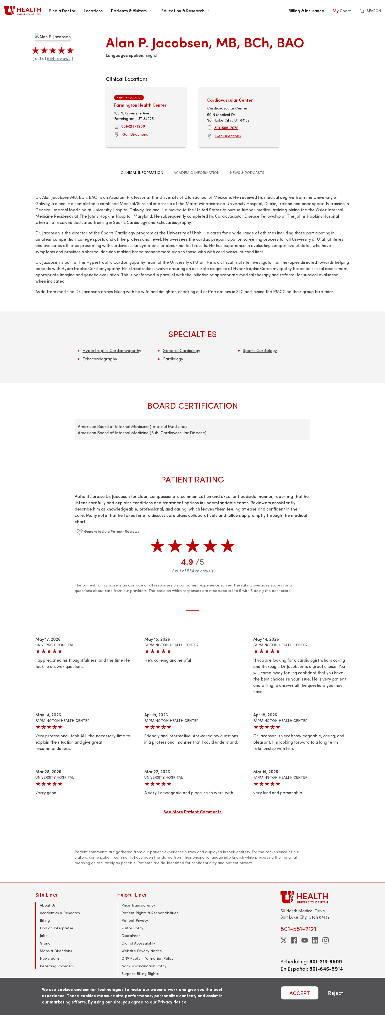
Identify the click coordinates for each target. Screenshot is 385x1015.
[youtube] (304, 940)
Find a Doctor (62, 10)
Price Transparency (138, 905)
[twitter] (283, 940)
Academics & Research (60, 912)
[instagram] (325, 940)
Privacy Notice (172, 1002)
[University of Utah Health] (22, 10)
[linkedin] (315, 940)
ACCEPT (299, 992)
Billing (45, 920)
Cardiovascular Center (230, 100)
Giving (45, 943)
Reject (335, 992)
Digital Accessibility (138, 943)
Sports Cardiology (260, 350)
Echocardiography (99, 358)
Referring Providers (57, 965)
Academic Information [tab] (196, 172)
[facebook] (294, 940)
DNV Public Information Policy (147, 958)
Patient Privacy (135, 920)
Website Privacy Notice (142, 950)
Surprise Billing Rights (140, 973)
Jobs (43, 935)
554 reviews (58, 58)
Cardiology (173, 358)
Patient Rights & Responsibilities (150, 912)
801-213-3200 (133, 126)
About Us (48, 905)
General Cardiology (181, 350)
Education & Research (183, 10)
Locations (93, 10)
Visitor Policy (132, 927)
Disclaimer (131, 935)
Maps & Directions (56, 950)
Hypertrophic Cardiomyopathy (111, 350)
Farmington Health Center (140, 105)
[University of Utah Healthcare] (315, 897)
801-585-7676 (226, 127)
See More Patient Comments (192, 811)
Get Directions (135, 134)
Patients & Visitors (129, 10)
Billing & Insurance (306, 10)
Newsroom (49, 958)
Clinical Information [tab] (142, 172)
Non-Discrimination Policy (144, 965)
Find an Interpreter (56, 927)
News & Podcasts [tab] (247, 172)
